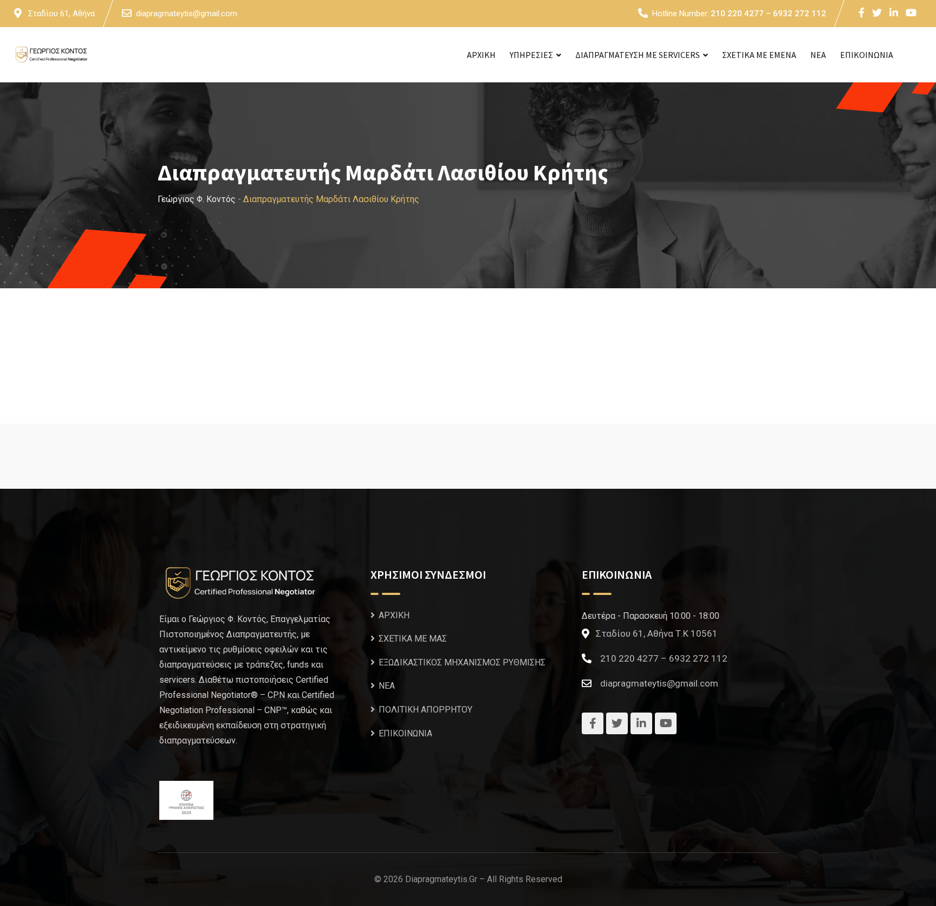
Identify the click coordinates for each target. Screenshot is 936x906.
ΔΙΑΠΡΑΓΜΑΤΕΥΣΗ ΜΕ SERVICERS (637, 54)
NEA (818, 54)
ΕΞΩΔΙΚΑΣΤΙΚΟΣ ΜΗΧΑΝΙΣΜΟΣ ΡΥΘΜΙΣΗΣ (462, 662)
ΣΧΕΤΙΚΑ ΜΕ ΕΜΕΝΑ (759, 54)
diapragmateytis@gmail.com (186, 13)
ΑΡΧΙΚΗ (481, 54)
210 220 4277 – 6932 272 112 (768, 13)
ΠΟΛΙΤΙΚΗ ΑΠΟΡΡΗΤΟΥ (425, 709)
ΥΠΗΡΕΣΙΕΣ (531, 54)
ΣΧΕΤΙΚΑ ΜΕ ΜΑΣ (413, 638)
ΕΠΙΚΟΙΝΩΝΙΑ (866, 54)
